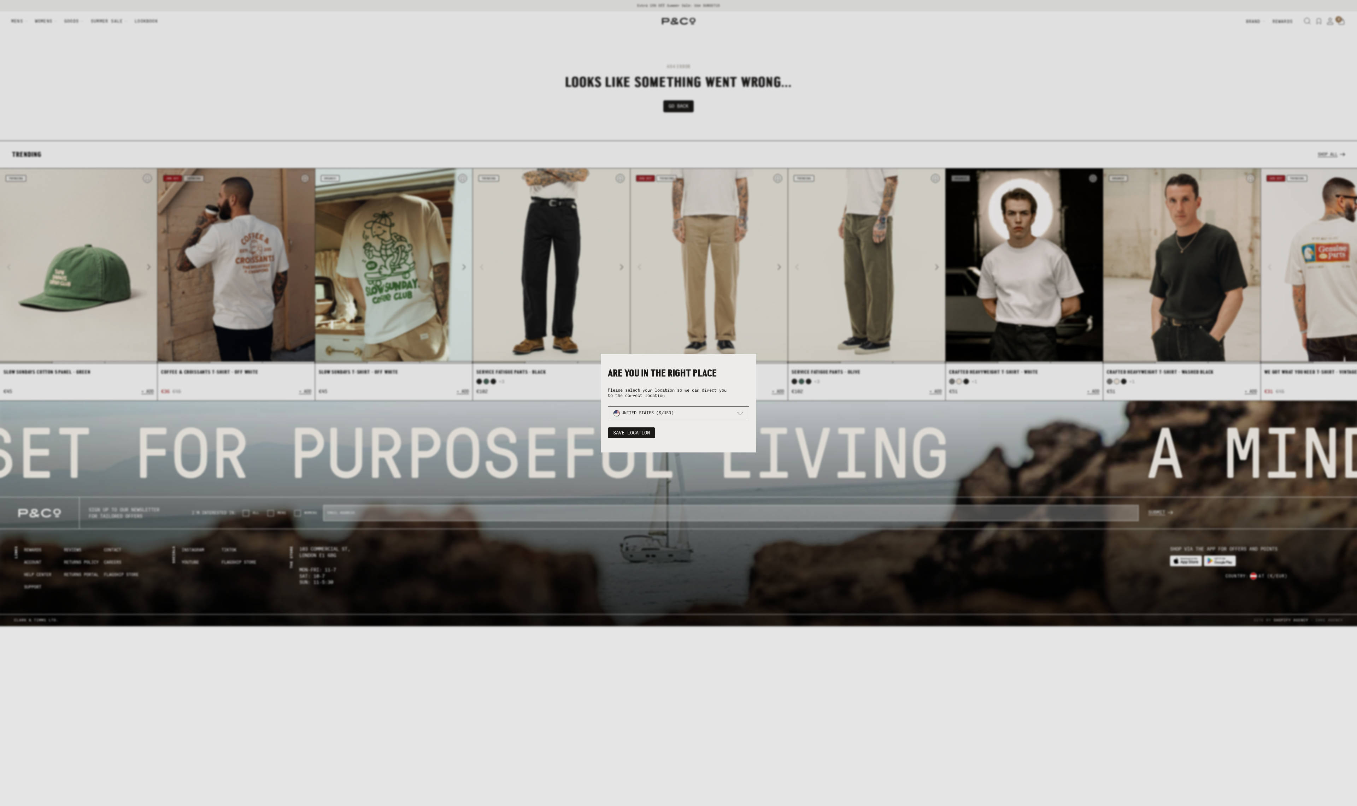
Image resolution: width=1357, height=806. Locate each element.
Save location (631, 432)
